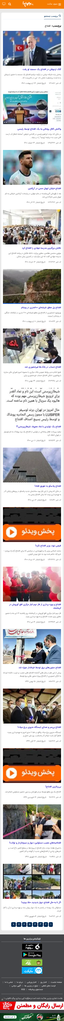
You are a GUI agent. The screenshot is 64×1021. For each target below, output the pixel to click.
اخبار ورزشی (32, 982)
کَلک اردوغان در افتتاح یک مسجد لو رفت (42, 69)
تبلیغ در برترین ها (31, 985)
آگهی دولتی (16, 985)
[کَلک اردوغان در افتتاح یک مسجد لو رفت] (32, 48)
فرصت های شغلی (48, 985)
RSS (23, 989)
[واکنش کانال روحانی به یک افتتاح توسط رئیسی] (32, 107)
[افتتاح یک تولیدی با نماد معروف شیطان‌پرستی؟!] (32, 405)
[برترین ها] (28, 4)
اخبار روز (43, 982)
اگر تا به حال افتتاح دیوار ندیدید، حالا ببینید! (41, 902)
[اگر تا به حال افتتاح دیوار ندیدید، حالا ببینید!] (32, 881)
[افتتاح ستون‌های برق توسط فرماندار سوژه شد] (32, 646)
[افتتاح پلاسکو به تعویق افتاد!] (32, 465)
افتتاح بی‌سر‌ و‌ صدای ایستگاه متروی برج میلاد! (39, 727)
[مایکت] (32, 971)
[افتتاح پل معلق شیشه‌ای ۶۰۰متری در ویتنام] (32, 286)
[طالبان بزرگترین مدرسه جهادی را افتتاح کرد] (32, 226)
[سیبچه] (32, 947)
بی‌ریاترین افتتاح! (53, 787)
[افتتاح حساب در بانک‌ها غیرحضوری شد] (32, 346)
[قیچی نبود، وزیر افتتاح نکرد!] (32, 524)
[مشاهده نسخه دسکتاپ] (3, 4)
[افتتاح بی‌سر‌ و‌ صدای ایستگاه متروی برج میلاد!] (32, 706)
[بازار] (32, 963)
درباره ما (20, 982)
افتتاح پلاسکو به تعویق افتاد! (48, 486)
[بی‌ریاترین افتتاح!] (32, 765)
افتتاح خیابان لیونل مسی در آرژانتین (44, 188)
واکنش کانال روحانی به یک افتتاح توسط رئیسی (39, 129)
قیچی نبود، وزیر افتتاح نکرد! (48, 546)
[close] (2, 1000)
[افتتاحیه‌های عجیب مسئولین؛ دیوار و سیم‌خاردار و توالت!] (32, 821)
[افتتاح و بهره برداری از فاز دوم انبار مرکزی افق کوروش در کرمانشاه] (32, 584)
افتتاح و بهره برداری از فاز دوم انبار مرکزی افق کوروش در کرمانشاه (35, 606)
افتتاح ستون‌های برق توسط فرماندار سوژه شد (40, 667)
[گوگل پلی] (32, 955)
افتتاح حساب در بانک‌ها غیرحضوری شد (43, 367)
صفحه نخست (56, 982)
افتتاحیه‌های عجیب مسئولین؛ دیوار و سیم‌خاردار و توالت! (35, 843)
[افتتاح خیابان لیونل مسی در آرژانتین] (32, 167)
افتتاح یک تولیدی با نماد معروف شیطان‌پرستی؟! (38, 427)
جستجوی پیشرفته (35, 989)
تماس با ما (9, 982)
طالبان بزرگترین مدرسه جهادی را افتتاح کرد (41, 248)
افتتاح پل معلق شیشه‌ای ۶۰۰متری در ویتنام (41, 307)
